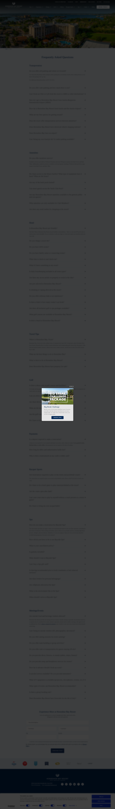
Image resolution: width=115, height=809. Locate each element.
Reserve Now (57, 417)
